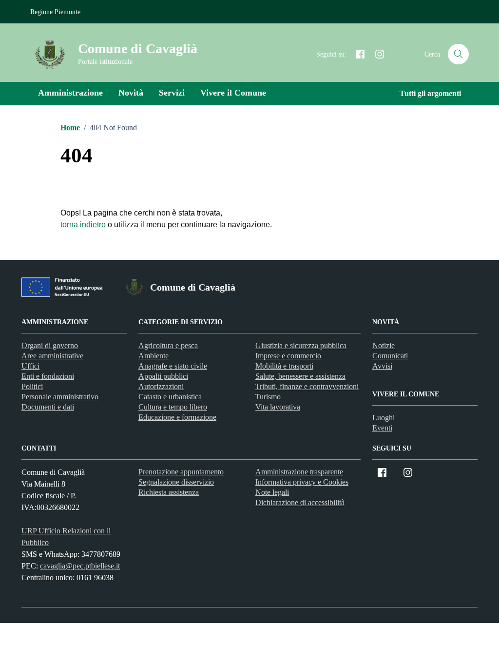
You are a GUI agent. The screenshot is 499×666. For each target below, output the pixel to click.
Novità (130, 93)
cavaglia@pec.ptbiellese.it (80, 566)
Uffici (30, 366)
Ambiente (153, 356)
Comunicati (390, 356)
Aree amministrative (52, 356)
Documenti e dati (47, 407)
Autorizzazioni (161, 386)
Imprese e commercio (288, 356)
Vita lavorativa (277, 407)
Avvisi (382, 366)
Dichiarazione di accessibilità (300, 502)
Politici (32, 386)
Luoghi (383, 417)
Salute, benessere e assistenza (300, 376)
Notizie (383, 345)
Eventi (382, 428)
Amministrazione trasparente (299, 472)
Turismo (268, 396)
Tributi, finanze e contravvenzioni (307, 386)
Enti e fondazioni (47, 376)
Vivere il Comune (233, 93)
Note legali (272, 492)
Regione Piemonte (55, 12)
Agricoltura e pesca (168, 345)
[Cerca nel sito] (458, 54)
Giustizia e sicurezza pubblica (300, 345)
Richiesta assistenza (168, 492)
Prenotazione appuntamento (181, 472)
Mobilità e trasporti (284, 366)
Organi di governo (49, 345)
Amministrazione (70, 93)
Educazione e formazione (177, 417)
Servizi (172, 93)
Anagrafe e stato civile (172, 366)
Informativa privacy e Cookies (301, 482)
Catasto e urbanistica (170, 396)
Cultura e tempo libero (172, 407)
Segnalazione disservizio (176, 482)
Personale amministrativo (59, 396)
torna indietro (83, 224)
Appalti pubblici (163, 376)
